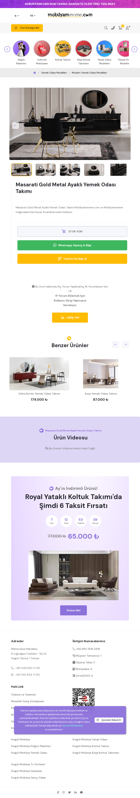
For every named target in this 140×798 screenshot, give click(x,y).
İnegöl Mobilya (20, 739)
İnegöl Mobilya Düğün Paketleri (31, 746)
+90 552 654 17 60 (28, 674)
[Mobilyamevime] (34, 73)
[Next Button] (124, 125)
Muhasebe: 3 (83, 669)
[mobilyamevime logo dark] (70, 15)
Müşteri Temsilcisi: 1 (88, 655)
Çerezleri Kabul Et (111, 719)
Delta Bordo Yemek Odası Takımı (39, 393)
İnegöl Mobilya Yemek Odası (29, 753)
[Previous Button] (15, 125)
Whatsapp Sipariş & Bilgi (74, 245)
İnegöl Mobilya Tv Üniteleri (28, 764)
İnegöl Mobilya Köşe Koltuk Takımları (96, 753)
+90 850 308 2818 (87, 649)
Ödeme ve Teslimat (23, 694)
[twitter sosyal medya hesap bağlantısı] (69, 792)
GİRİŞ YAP (72, 317)
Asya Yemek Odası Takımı (101, 393)
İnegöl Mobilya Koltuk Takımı (91, 746)
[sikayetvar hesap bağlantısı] (81, 792)
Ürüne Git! (73, 610)
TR (31, 15)
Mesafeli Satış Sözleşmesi (27, 701)
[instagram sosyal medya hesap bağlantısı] (63, 792)
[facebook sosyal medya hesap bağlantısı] (58, 792)
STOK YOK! (75, 231)
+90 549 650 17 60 (28, 668)
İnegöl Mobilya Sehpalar (26, 771)
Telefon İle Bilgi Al (75, 259)
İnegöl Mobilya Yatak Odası (90, 739)
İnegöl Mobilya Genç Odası (28, 777)
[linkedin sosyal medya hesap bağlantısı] (75, 792)
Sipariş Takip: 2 (85, 662)
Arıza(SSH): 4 (84, 675)
